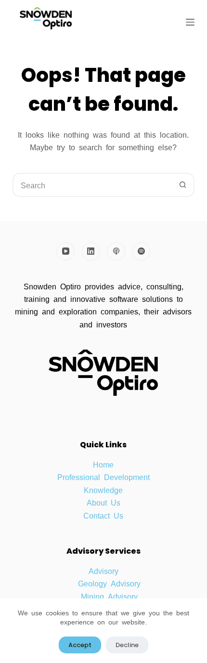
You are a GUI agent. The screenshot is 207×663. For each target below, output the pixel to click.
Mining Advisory (109, 596)
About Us (103, 502)
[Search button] (182, 185)
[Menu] (190, 22)
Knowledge (103, 490)
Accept (79, 645)
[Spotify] (141, 251)
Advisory (103, 570)
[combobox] (92, 185)
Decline (127, 645)
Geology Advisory (109, 583)
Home (103, 464)
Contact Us (103, 515)
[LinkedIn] (91, 251)
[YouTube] (65, 251)
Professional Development (103, 477)
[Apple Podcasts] (116, 251)
